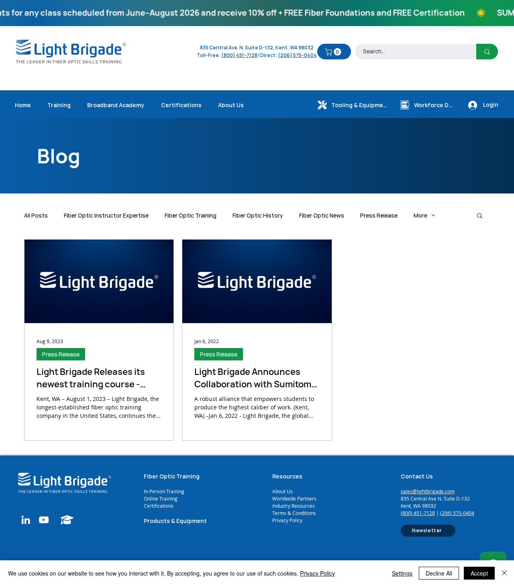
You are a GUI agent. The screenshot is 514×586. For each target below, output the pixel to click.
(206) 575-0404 (297, 55)
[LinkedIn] (26, 520)
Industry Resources (293, 506)
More (420, 215)
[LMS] (67, 520)
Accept (479, 573)
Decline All (439, 573)
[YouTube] (44, 520)
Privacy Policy (287, 520)
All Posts (36, 215)
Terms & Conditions (294, 513)
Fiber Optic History (258, 215)
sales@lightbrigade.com (428, 491)
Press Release (379, 215)
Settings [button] (402, 573)
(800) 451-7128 (418, 513)
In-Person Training (164, 491)
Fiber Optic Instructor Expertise (106, 215)
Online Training (161, 498)
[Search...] (487, 51)
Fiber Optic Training (190, 215)
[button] (334, 51)
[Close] (504, 573)
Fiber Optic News (321, 215)
